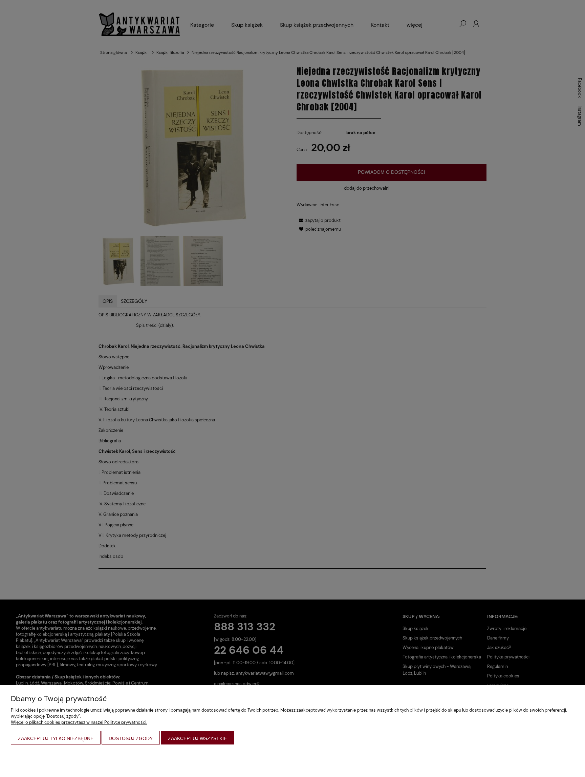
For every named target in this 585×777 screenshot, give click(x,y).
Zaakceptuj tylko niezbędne (55, 738)
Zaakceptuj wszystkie (197, 738)
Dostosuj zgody (131, 738)
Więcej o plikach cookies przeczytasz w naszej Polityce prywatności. (79, 722)
